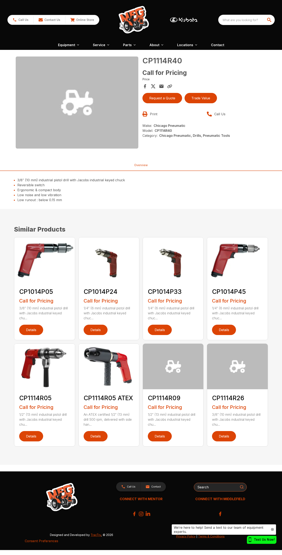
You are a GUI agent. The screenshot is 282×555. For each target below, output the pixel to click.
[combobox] (246, 20)
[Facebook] (134, 514)
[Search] (241, 487)
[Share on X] (153, 86)
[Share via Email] (161, 86)
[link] (82, 20)
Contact (217, 45)
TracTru (96, 535)
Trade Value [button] (200, 98)
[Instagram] (141, 514)
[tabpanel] (77, 103)
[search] (270, 20)
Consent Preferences (41, 541)
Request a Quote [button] (162, 98)
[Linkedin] (147, 514)
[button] (20, 20)
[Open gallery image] (77, 102)
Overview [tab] (141, 165)
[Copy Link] (169, 86)
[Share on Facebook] (144, 86)
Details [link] (31, 330)
